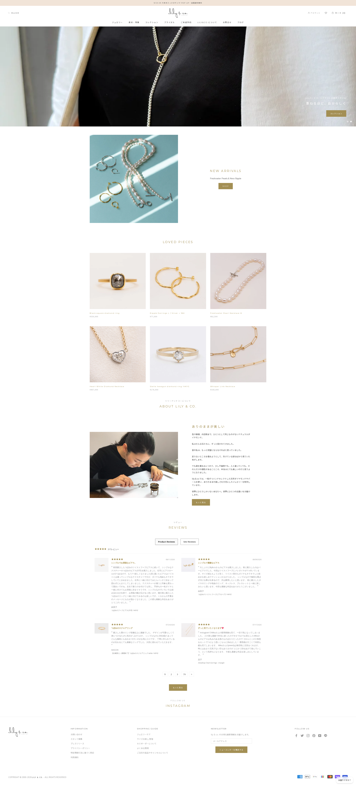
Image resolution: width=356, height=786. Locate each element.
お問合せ (227, 22)
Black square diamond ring (105, 313)
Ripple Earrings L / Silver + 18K (167, 313)
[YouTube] (319, 735)
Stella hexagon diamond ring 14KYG (169, 386)
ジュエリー (117, 22)
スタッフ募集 (76, 739)
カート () (340, 13)
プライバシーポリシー (80, 748)
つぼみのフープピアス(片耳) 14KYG (124, 610)
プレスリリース (77, 743)
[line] (325, 735)
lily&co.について (207, 22)
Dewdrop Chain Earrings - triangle (211, 663)
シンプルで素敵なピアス (208, 562)
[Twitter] (302, 735)
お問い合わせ (76, 734)
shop (225, 186)
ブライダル (169, 22)
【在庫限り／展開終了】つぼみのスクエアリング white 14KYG (134, 653)
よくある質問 (143, 748)
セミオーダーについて (146, 743)
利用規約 (74, 757)
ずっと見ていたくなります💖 (211, 628)
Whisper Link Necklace (222, 386)
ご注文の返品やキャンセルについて (152, 753)
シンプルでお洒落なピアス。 (124, 562)
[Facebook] (296, 735)
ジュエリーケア (143, 734)
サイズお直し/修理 (145, 739)
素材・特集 (134, 22)
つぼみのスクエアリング (122, 628)
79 (184, 674)
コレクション (151, 22)
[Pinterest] (313, 735)
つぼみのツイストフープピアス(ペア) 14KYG (214, 594)
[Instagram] (308, 735)
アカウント (315, 13)
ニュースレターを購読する (231, 750)
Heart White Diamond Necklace (107, 386)
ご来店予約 (186, 22)
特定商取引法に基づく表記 (82, 753)
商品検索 (14, 13)
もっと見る (201, 502)
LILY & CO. (37, 777)
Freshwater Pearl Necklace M (226, 313)
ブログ (240, 22)
